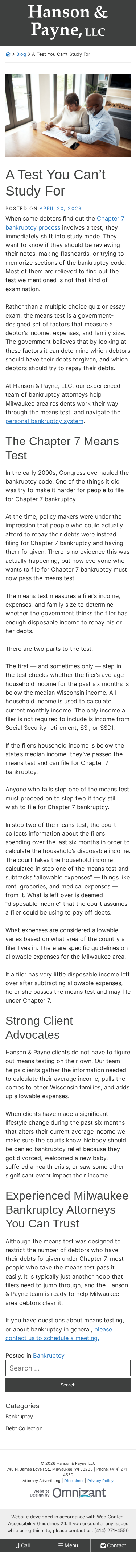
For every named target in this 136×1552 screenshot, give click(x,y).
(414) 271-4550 (111, 1530)
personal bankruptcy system (44, 420)
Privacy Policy (100, 1480)
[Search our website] (68, 1368)
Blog (21, 54)
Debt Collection (23, 1428)
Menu (70, 1545)
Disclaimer (74, 1480)
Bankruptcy (49, 1355)
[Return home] (8, 54)
